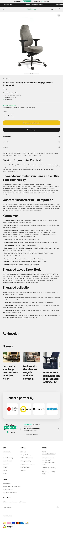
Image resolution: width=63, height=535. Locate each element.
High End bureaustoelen (10, 492)
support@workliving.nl (48, 453)
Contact (5, 473)
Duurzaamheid (25, 467)
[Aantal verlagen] (5, 115)
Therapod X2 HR (9, 315)
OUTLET (5, 467)
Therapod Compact (10, 297)
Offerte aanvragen (31, 129)
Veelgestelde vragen (27, 454)
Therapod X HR (8, 305)
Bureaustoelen (7, 451)
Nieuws (23, 470)
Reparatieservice (8, 461)
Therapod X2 (8, 310)
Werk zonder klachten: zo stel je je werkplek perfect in (30, 372)
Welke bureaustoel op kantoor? (12, 486)
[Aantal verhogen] (11, 115)
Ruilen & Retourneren (27, 458)
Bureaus (5, 454)
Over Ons (23, 451)
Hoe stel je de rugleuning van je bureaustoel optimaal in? (51, 377)
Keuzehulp (6, 464)
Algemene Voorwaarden (28, 464)
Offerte (5, 470)
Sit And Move (6, 79)
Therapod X (7, 302)
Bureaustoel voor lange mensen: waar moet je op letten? (10, 372)
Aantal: (5, 111)
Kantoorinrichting (8, 458)
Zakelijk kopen (7, 483)
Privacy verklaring (26, 461)
